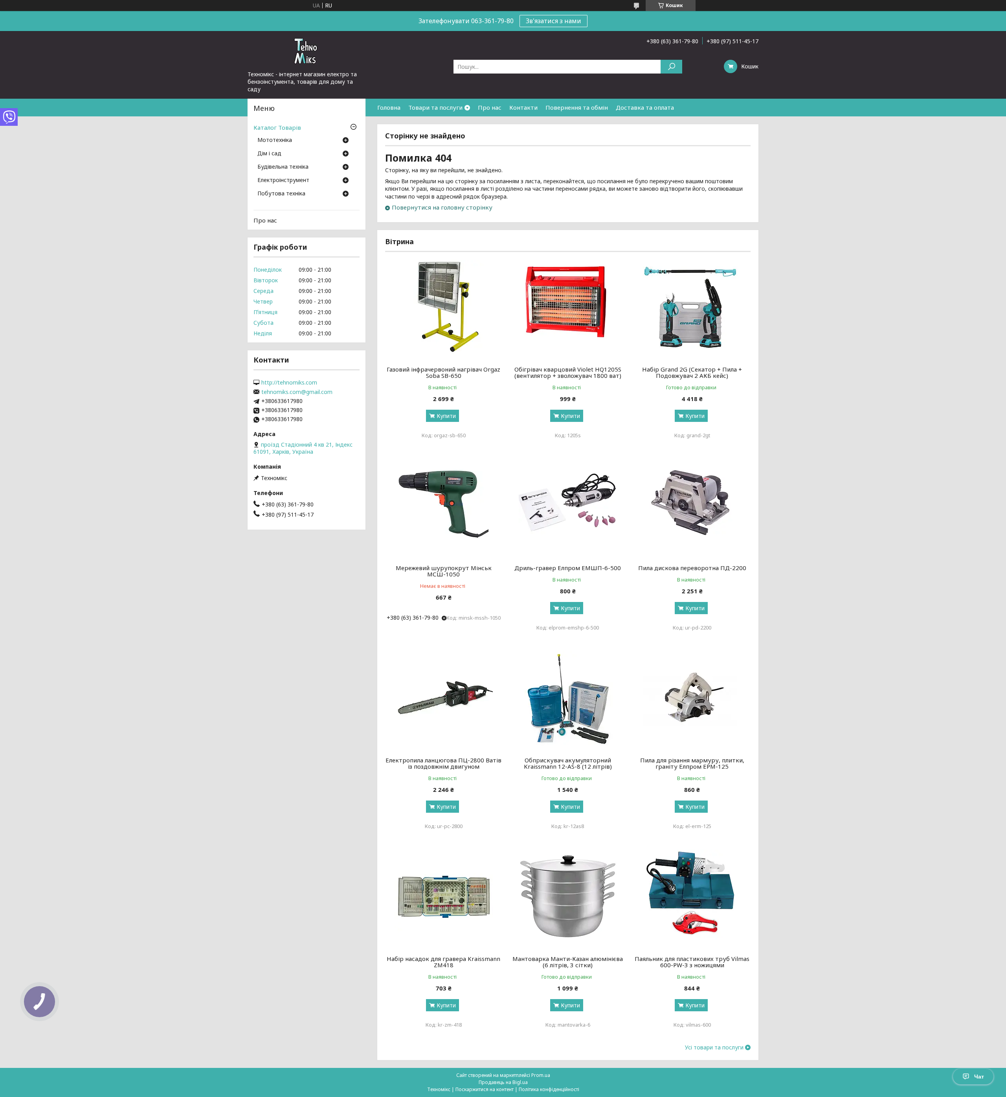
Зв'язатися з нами (553, 21)
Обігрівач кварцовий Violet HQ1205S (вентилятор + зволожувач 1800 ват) (567, 372)
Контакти (523, 107)
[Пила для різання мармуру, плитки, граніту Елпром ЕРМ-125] (692, 700)
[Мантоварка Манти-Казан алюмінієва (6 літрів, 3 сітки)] (568, 898)
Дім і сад (269, 154)
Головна (388, 107)
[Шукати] (671, 67)
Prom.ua (540, 1075)
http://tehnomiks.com (289, 382)
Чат (979, 1076)
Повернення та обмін (576, 107)
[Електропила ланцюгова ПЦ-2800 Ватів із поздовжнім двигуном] (443, 700)
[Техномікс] (306, 50)
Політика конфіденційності (549, 1089)
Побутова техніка (281, 194)
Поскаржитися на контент (484, 1089)
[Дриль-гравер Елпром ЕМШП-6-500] (568, 507)
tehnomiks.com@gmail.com (296, 392)
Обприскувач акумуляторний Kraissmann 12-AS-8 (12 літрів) (568, 763)
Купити (446, 416)
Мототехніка (274, 140)
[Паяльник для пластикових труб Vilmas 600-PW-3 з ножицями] (692, 898)
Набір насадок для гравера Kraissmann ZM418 (443, 961)
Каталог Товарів (277, 127)
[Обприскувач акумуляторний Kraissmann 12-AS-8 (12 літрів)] (568, 700)
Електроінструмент (283, 180)
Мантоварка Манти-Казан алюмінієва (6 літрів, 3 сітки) (567, 961)
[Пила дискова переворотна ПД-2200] (692, 507)
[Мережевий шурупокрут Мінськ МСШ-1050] (443, 507)
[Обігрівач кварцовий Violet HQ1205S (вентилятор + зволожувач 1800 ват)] (568, 309)
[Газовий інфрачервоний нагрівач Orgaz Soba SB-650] (443, 309)
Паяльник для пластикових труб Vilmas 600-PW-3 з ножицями (692, 961)
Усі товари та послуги (714, 1047)
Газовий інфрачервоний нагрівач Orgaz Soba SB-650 (443, 372)
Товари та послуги (435, 107)
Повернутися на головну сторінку (442, 207)
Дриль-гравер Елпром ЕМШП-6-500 (567, 568)
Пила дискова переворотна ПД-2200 (692, 568)
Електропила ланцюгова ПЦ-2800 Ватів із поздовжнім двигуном (443, 763)
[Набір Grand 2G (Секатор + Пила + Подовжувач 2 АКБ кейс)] (692, 309)
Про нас (489, 107)
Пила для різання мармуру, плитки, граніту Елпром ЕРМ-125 (692, 763)
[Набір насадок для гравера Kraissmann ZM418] (443, 898)
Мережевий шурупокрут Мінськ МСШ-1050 (444, 571)
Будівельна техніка (282, 167)
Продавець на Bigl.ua (503, 1082)
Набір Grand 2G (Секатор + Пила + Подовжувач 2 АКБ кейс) (692, 372)
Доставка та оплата (645, 107)
